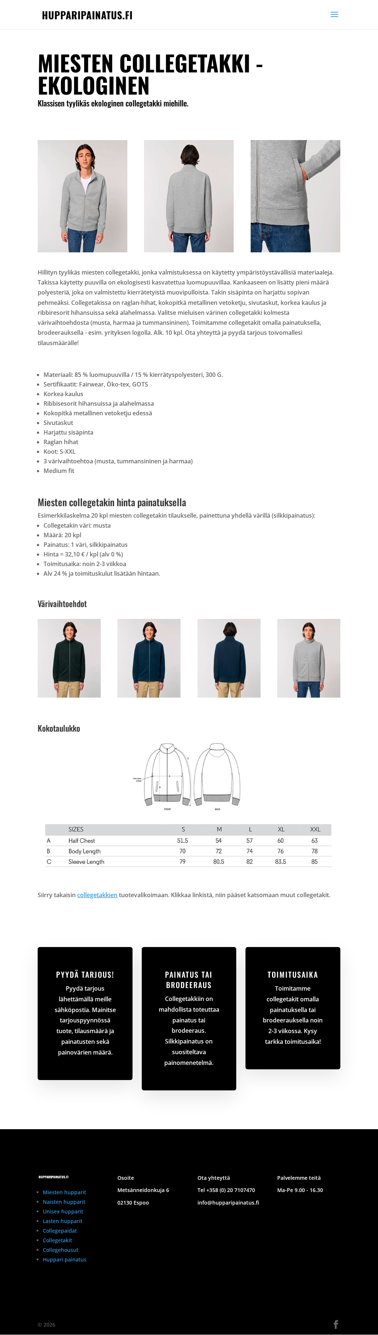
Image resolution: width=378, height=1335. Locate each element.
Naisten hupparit (64, 1201)
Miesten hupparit (64, 1192)
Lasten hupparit (62, 1221)
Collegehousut (60, 1249)
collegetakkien (97, 895)
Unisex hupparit (63, 1211)
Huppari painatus (64, 1259)
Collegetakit (57, 1240)
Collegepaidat (60, 1230)
